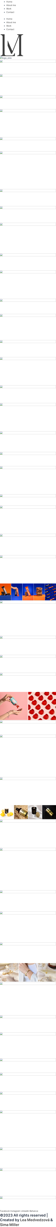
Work (8, 8)
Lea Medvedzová (35, 1220)
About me (11, 5)
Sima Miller (9, 1224)
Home (9, 1)
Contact (10, 12)
